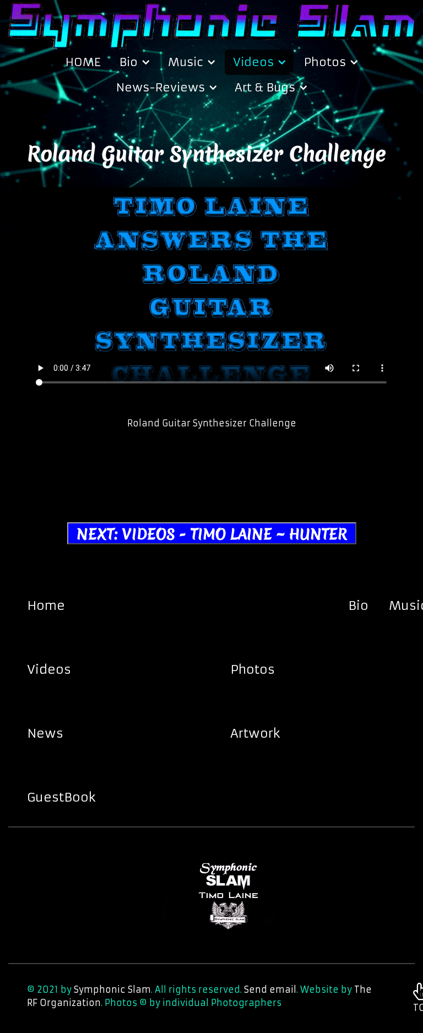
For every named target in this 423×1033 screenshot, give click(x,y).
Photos (252, 669)
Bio (358, 605)
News (45, 733)
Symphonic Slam (112, 989)
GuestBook (61, 797)
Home (46, 605)
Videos (49, 669)
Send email (270, 989)
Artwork (255, 733)
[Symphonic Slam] (211, 23)
